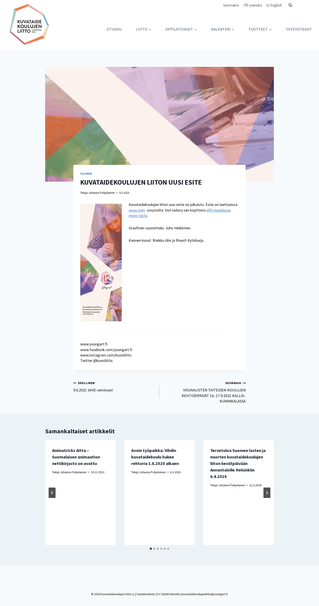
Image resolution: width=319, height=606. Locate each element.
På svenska (253, 5)
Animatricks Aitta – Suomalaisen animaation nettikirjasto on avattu (76, 457)
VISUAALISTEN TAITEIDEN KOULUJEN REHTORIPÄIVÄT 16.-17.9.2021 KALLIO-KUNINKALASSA (214, 392)
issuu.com (137, 210)
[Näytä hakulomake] (290, 5)
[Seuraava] (266, 493)
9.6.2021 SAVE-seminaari (93, 387)
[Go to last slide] (52, 493)
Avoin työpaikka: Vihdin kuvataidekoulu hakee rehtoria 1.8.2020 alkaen (155, 457)
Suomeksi (231, 5)
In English (274, 5)
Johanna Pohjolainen (101, 193)
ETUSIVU (114, 29)
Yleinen (86, 173)
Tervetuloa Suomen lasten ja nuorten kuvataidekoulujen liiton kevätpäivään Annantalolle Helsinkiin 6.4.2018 (238, 463)
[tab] (151, 549)
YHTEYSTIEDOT (299, 29)
